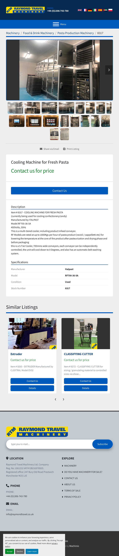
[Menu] (56, 24)
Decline (20, 551)
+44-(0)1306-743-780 (57, 10)
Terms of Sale (72, 490)
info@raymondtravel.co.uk (20, 514)
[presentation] (55, 398)
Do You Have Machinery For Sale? (83, 472)
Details (32, 388)
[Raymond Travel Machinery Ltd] (37, 431)
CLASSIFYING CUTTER (78, 354)
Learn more (32, 551)
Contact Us (60, 191)
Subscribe (102, 444)
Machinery (70, 465)
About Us (69, 484)
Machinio (74, 546)
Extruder (16, 354)
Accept (9, 551)
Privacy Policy (72, 496)
